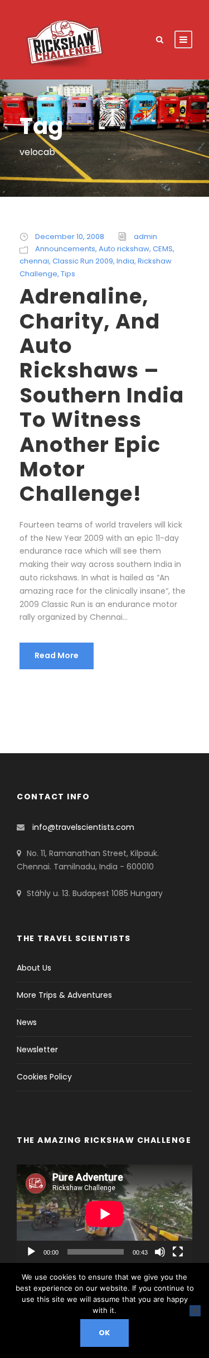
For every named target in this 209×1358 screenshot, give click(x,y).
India (125, 261)
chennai (34, 261)
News (27, 1022)
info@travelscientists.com (83, 827)
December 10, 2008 (69, 236)
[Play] (31, 1251)
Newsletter (37, 1049)
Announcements (65, 248)
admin (145, 236)
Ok (105, 1332)
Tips (68, 273)
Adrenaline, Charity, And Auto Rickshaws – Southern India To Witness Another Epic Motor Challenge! (102, 395)
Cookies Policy (44, 1076)
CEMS (163, 248)
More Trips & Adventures (64, 995)
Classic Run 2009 (82, 261)
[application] (104, 1214)
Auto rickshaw (124, 248)
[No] (195, 1310)
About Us (34, 967)
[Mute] (160, 1251)
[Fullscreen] (177, 1251)
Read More (57, 655)
